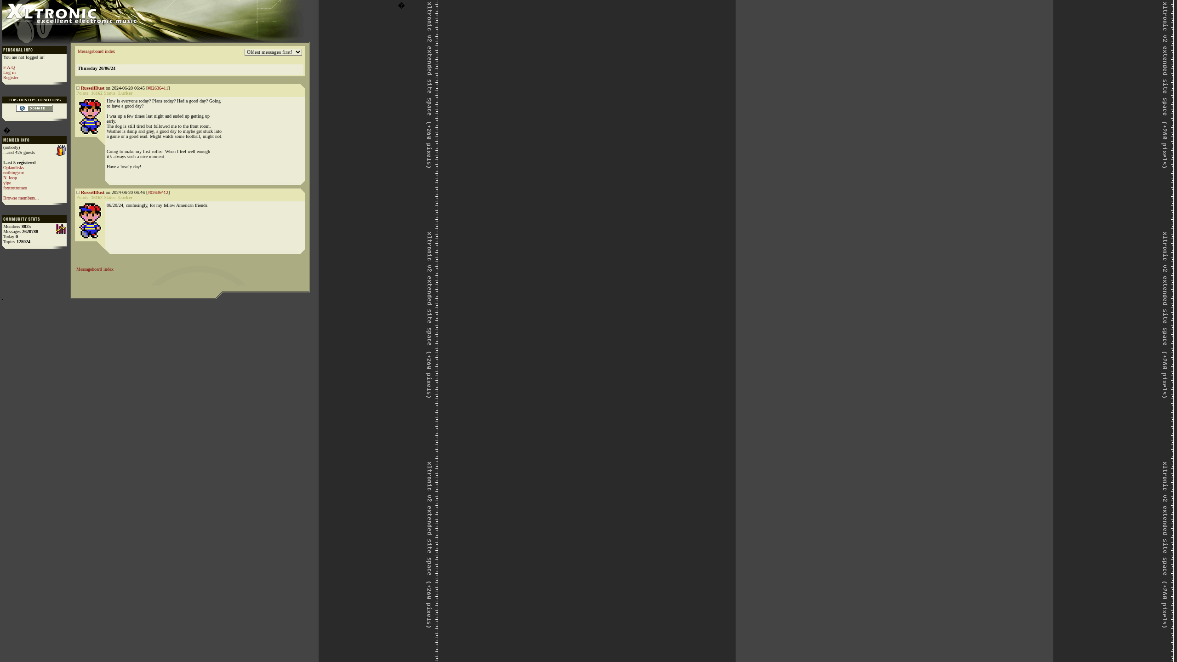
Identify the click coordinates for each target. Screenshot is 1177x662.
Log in (9, 72)
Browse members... (21, 197)
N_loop (10, 177)
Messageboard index (96, 51)
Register (10, 77)
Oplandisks (13, 167)
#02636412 (158, 192)
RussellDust (92, 88)
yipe (7, 182)
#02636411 (158, 88)
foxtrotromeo (15, 187)
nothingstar (13, 172)
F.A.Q (9, 67)
